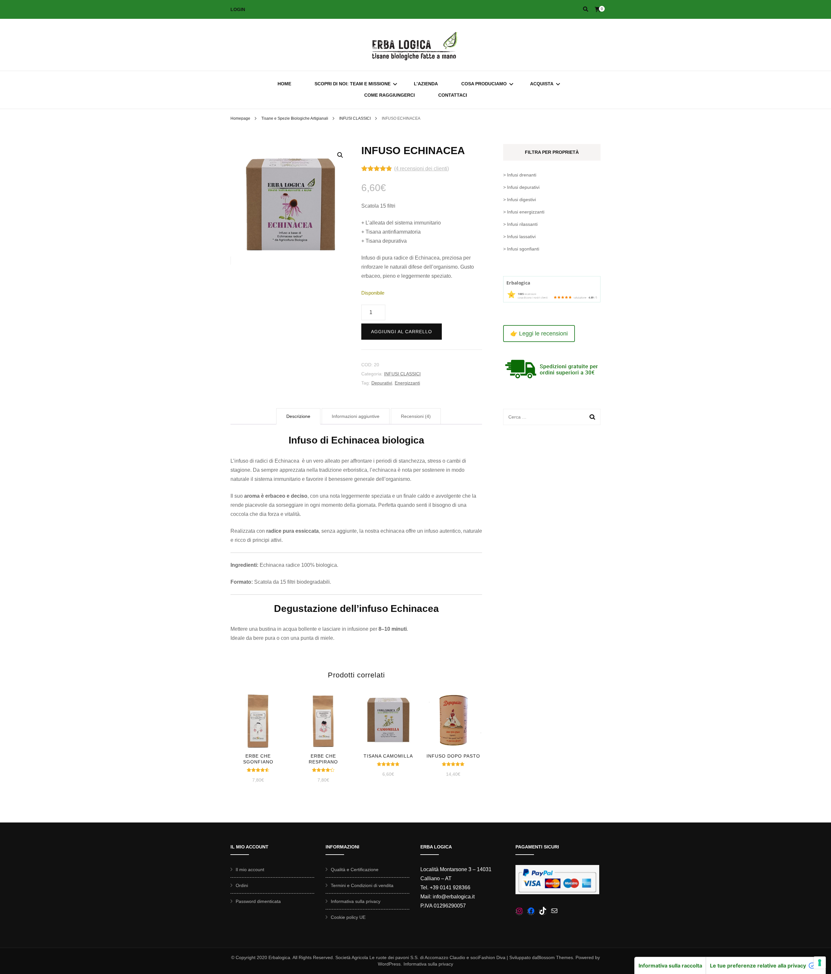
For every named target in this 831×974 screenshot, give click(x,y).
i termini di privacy (368, 509)
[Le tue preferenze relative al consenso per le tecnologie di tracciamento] (819, 962)
